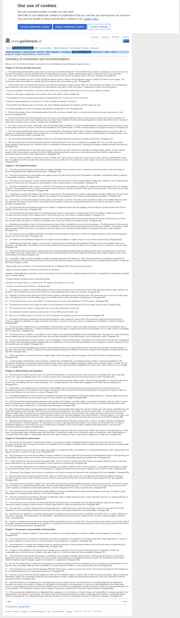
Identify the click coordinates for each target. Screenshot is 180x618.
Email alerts (105, 37)
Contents (46, 54)
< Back (9, 602)
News (107, 52)
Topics (113, 52)
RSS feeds (115, 37)
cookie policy (91, 18)
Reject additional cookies (69, 26)
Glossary (16, 611)
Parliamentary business (23, 48)
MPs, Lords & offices (43, 48)
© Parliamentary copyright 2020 (17, 607)
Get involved (75, 48)
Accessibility (94, 37)
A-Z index (8, 611)
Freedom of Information (37, 611)
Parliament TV (97, 52)
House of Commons (13, 52)
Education (94, 48)
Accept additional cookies (35, 26)
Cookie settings (99, 26)
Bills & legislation (53, 52)
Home (8, 48)
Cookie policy (87, 611)
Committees (66, 52)
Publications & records (81, 52)
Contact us (125, 37)
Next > (125, 602)
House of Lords (29, 52)
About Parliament (61, 48)
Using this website (58, 611)
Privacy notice (78, 611)
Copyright (69, 611)
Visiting (85, 48)
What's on (40, 52)
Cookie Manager (97, 611)
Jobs (48, 611)
